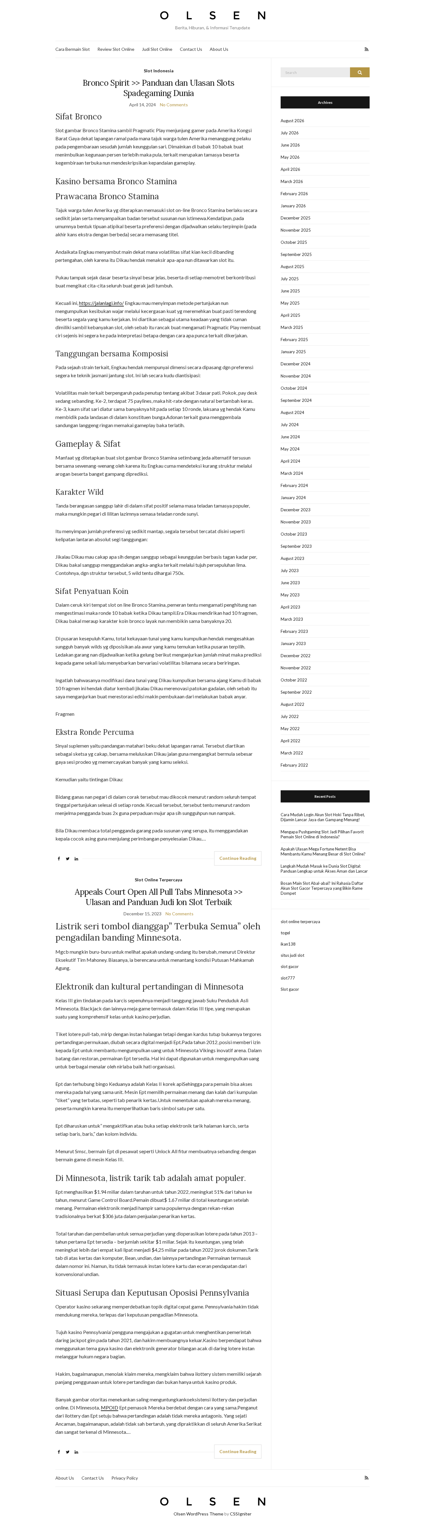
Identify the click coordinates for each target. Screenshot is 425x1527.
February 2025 (294, 339)
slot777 (288, 977)
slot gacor (290, 966)
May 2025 (290, 303)
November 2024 (296, 375)
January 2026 (293, 205)
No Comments (174, 104)
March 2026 (292, 181)
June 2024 (290, 436)
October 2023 (294, 534)
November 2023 (296, 521)
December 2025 (296, 217)
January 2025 (293, 351)
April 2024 (290, 461)
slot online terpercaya (300, 921)
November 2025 (296, 230)
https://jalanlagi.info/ (101, 303)
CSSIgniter (240, 1513)
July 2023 (290, 570)
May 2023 (290, 594)
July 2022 (290, 716)
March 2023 (292, 619)
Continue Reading (237, 858)
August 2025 (292, 266)
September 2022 (296, 692)
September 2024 (296, 400)
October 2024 (294, 388)
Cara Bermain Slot (72, 49)
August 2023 (292, 558)
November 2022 (296, 667)
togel (285, 932)
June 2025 (290, 290)
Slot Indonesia (159, 70)
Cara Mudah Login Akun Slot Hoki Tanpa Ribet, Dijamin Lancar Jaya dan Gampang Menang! (323, 817)
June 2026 (290, 144)
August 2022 (292, 704)
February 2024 (294, 485)
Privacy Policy (124, 1478)
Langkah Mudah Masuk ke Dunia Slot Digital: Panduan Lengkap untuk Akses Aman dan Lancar (324, 869)
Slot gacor (290, 989)
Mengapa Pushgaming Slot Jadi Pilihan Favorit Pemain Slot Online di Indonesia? (322, 834)
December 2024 (296, 363)
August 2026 (292, 120)
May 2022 (290, 728)
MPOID (109, 1407)
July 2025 (290, 278)
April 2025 (290, 315)
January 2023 (293, 643)
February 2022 (294, 765)
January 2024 (293, 497)
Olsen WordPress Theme (198, 1513)
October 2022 (294, 679)
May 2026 (290, 157)
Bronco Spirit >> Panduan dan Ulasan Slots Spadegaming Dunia (158, 88)
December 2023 (296, 509)
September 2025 (296, 254)
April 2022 (290, 740)
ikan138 (288, 944)
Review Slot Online (115, 49)
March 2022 (292, 752)
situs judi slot (292, 955)
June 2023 (290, 582)
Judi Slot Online (157, 49)
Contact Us (191, 49)
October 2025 (294, 242)
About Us (219, 49)
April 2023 (290, 607)
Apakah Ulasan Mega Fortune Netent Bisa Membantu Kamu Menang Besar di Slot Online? (323, 851)
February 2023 (294, 631)
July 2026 (290, 132)
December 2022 (296, 655)
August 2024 (292, 412)
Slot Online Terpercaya (158, 879)
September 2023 (296, 546)
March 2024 (292, 473)
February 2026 (294, 193)
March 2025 (292, 327)
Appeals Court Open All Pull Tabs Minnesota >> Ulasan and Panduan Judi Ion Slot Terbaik (158, 897)
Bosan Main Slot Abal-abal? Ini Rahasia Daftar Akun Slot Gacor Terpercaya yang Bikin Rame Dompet (322, 888)
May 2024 (290, 448)
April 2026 (290, 169)
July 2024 (290, 424)
